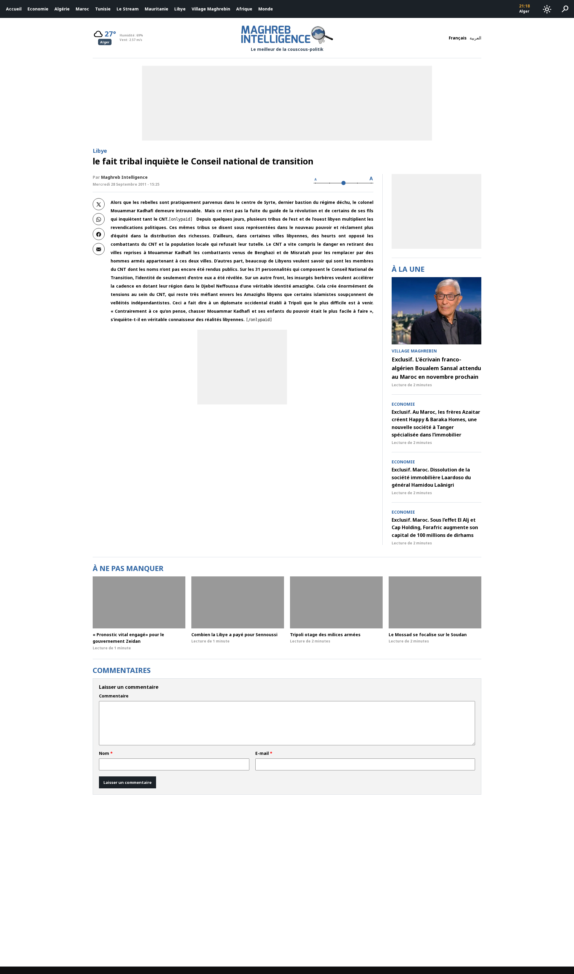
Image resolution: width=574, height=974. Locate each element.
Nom (106, 753)
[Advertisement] (242, 367)
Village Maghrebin (211, 9)
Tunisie (103, 9)
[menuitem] (14, 9)
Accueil (14, 9)
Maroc (82, 9)
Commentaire (114, 696)
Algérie (62, 9)
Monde (265, 9)
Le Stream (128, 9)
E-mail (263, 753)
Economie (38, 9)
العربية (475, 38)
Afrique (244, 9)
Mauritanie (156, 9)
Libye (180, 9)
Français (458, 38)
